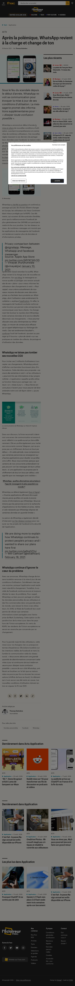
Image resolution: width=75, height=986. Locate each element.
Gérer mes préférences (18, 180)
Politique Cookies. (20, 164)
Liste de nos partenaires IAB (18, 175)
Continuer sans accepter (58, 145)
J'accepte (57, 180)
